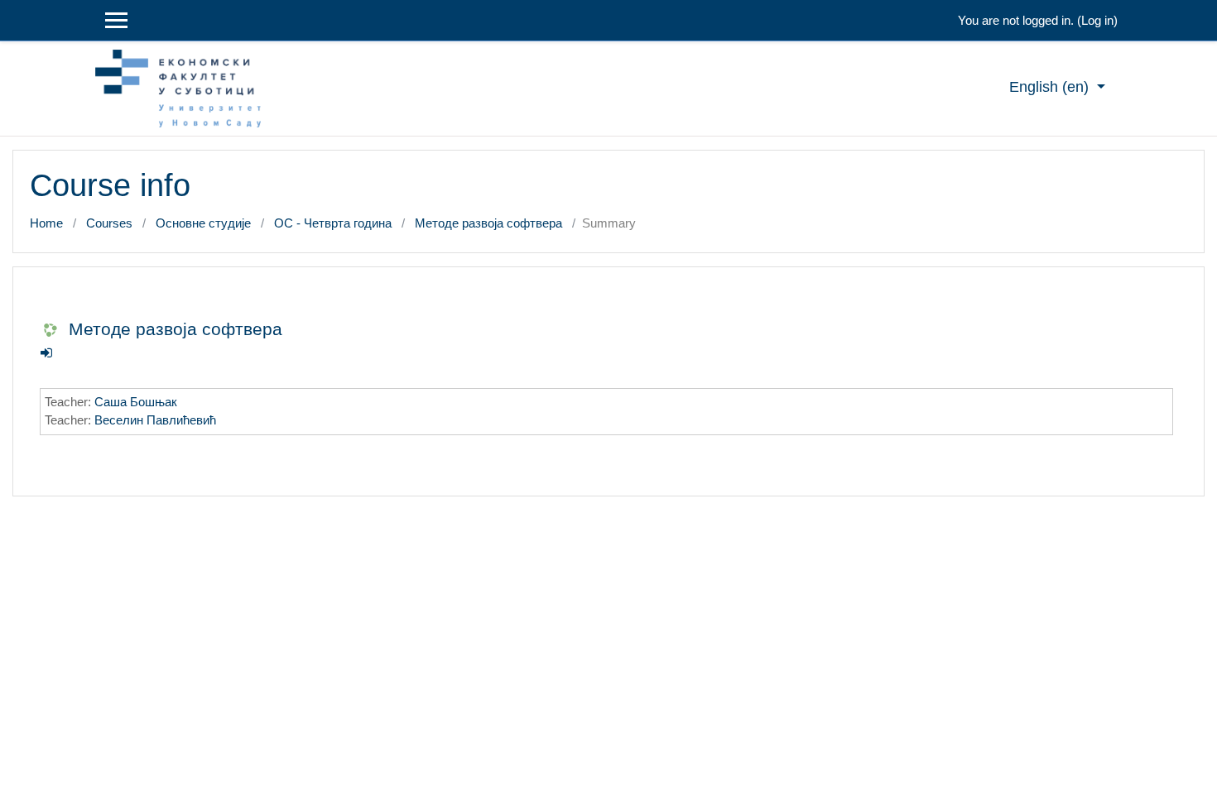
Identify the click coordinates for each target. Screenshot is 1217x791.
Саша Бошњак (135, 402)
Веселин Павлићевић (155, 420)
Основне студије (203, 223)
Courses (109, 223)
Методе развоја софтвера (488, 223)
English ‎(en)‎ (1051, 87)
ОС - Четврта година (333, 223)
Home (46, 223)
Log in (1097, 20)
